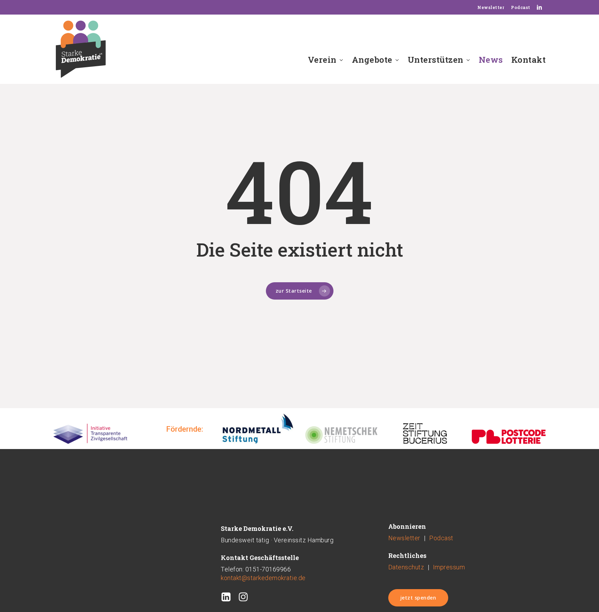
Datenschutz (406, 567)
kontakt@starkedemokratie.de (263, 577)
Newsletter (404, 538)
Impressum (449, 567)
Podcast (441, 538)
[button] (418, 597)
